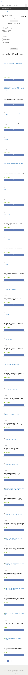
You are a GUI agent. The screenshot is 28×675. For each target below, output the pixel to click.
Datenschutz (23, 673)
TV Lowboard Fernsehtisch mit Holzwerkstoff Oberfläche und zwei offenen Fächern (14, 424)
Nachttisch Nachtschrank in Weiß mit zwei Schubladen (14, 273)
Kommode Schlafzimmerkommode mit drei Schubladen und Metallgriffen (14, 549)
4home (6, 595)
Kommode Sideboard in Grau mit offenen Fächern (13, 624)
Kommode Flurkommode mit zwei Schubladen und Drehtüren (11, 449)
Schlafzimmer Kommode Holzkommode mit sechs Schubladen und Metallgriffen (14, 374)
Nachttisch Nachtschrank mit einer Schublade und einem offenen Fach (12, 474)
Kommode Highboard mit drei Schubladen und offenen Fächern (13, 324)
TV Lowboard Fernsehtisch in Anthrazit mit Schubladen (14, 148)
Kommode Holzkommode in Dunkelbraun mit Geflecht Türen (13, 223)
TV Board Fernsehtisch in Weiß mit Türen (13, 73)
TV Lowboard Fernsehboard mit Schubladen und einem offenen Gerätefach (14, 599)
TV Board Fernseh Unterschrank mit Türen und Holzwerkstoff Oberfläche (14, 399)
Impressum (19, 673)
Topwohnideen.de (6, 8)
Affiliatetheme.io (14, 671)
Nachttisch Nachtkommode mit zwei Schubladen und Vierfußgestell (12, 298)
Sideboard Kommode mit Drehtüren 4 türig (14, 173)
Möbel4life (6, 70)
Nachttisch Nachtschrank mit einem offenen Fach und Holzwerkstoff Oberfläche (14, 499)
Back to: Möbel (6, 11)
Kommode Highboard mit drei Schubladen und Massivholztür (13, 348)
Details (14, 79)
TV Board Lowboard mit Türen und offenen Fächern (14, 198)
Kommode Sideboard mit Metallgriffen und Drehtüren (14, 123)
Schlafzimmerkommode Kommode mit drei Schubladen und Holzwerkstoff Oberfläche (14, 524)
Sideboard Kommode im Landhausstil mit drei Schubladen (13, 248)
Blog (15, 673)
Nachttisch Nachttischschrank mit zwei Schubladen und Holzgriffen (13, 574)
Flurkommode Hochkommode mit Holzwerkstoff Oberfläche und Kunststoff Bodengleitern (13, 99)
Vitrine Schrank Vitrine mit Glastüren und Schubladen (13, 649)
